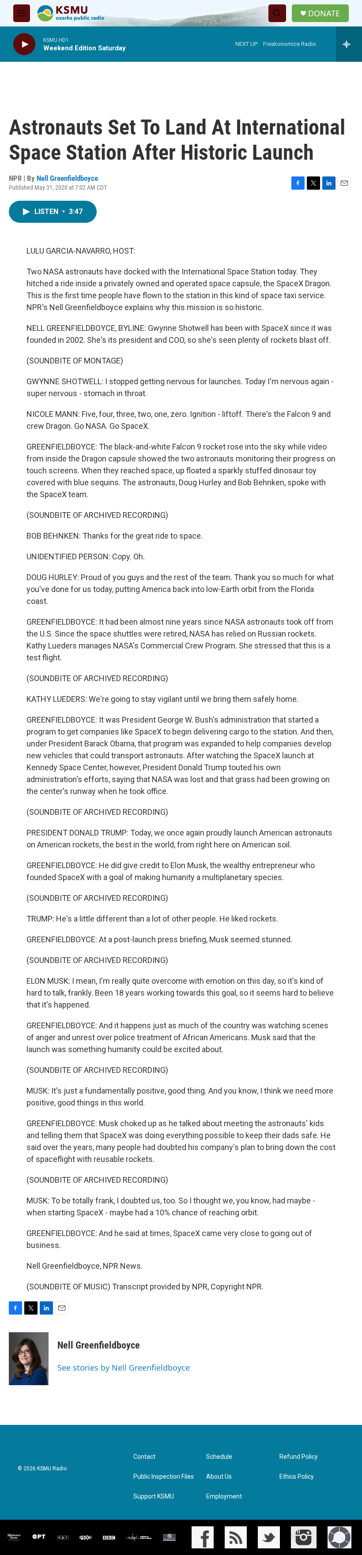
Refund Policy (298, 1457)
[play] (24, 44)
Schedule (219, 1457)
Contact (144, 1457)
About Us (219, 1476)
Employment (224, 1496)
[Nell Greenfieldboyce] (29, 1358)
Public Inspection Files (163, 1476)
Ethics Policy (296, 1476)
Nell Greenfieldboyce (67, 178)
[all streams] (349, 44)
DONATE (324, 13)
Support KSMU (153, 1496)
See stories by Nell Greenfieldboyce (123, 1367)
